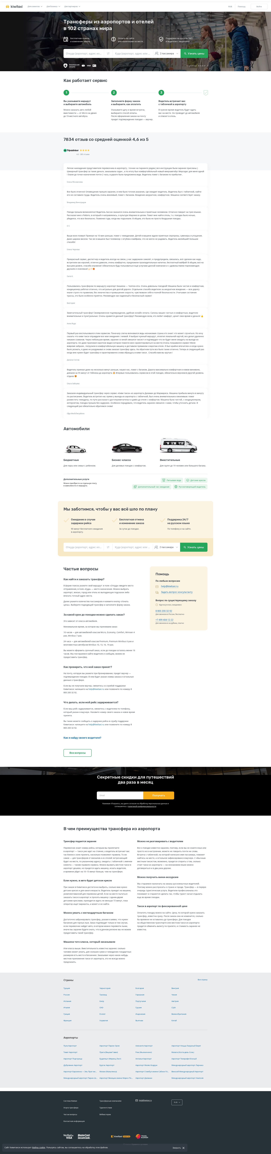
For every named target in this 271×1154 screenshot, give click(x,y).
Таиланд (103, 994)
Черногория (105, 988)
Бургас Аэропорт (107, 1065)
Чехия (174, 994)
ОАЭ (101, 1007)
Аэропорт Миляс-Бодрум (146, 1065)
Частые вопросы (70, 1114)
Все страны (202, 979)
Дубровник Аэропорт (73, 1065)
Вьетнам (139, 1020)
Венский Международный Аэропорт (187, 1071)
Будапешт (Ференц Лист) (110, 1058)
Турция (67, 988)
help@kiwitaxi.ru (96, 689)
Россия (67, 994)
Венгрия (175, 988)
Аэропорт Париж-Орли (110, 1045)
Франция (67, 1020)
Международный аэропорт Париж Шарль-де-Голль (80, 1078)
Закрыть (177, 1147)
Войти (259, 6)
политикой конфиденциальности (142, 806)
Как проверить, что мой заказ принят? (88, 667)
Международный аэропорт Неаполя (187, 1078)
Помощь (242, 6)
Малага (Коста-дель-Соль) (182, 1052)
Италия (67, 1007)
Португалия (141, 1001)
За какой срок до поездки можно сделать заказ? (94, 614)
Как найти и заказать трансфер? (84, 579)
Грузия (139, 1007)
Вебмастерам (105, 1114)
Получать (158, 795)
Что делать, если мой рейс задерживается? (91, 702)
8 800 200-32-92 (164, 610)
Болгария (140, 988)
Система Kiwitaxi (70, 1101)
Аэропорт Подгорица (73, 1058)
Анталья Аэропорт (144, 1058)
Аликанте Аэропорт (144, 1045)
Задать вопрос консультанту (177, 592)
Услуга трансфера (71, 1107)
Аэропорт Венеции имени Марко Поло (116, 1078)
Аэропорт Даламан (144, 1078)
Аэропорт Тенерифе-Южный (184, 1058)
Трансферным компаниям (110, 1101)
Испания (67, 1001)
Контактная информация (74, 1121)
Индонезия (140, 1014)
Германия (140, 994)
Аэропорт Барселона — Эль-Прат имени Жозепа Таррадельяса (80, 1071)
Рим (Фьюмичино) (144, 1052)
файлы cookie (38, 1147)
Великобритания (178, 1014)
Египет (102, 1014)
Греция (67, 1014)
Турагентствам (106, 1107)
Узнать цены (195, 53)
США (173, 1007)
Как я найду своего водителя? (82, 737)
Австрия (175, 1001)
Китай (174, 1020)
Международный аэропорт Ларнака (187, 1065)
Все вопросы (77, 752)
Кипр (102, 1001)
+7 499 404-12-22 (164, 619)
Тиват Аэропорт (70, 1052)
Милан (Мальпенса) (108, 1071)
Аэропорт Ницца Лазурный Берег (186, 1045)
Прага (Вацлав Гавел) (109, 1052)
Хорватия (104, 1020)
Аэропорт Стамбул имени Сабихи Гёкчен (152, 1071)
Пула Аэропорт (70, 1045)
